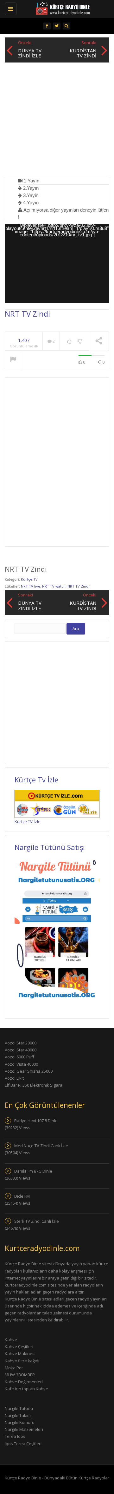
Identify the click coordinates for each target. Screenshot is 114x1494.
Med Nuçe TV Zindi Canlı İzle (41, 1145)
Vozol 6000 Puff (19, 1057)
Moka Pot (14, 1368)
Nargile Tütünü (19, 1408)
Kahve (11, 1339)
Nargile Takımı (18, 1415)
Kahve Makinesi (20, 1353)
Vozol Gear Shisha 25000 (29, 1071)
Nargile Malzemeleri (24, 1429)
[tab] (63, 181)
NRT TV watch (54, 586)
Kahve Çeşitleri (19, 1346)
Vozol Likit (14, 1078)
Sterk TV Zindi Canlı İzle (36, 1221)
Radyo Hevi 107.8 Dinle (36, 1120)
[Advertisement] (57, 120)
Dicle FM (22, 1196)
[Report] (13, 360)
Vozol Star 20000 (20, 1043)
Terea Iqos (15, 1436)
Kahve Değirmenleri (24, 1382)
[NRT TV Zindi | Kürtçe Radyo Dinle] (53, 8)
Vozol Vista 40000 (21, 1064)
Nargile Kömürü (20, 1422)
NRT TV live (30, 586)
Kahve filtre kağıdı (22, 1361)
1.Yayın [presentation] (30, 180)
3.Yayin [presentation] (30, 195)
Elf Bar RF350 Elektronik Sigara (33, 1085)
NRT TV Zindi (78, 586)
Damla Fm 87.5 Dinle (33, 1171)
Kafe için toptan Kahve (26, 1389)
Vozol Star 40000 (20, 1050)
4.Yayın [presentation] (30, 202)
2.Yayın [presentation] (30, 188)
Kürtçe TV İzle (28, 821)
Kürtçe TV (29, 579)
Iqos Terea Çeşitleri (23, 1443)
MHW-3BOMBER (20, 1375)
